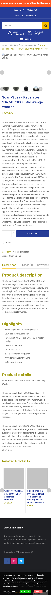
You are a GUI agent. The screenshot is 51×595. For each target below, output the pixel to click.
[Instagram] (14, 561)
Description (9, 265)
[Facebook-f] (7, 561)
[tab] (9, 266)
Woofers (14, 45)
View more (15, 587)
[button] (6, 57)
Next (49, 72)
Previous (2, 72)
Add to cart (32, 234)
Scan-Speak (15, 256)
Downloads (44, 265)
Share (8, 242)
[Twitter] (21, 561)
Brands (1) (26, 265)
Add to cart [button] (14, 507)
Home (5, 45)
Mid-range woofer (29, 45)
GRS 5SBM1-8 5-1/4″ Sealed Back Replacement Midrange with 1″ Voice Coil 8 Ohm (35, 497)
